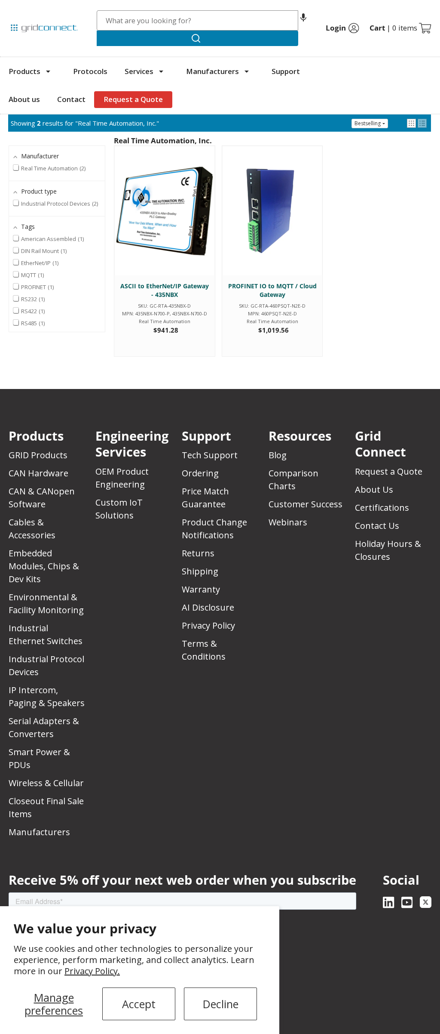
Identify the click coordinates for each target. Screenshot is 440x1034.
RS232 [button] (32, 299)
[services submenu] (161, 71)
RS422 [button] (32, 311)
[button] (303, 20)
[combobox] (198, 20)
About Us (374, 489)
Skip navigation (27, 10)
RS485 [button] (32, 323)
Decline (220, 1004)
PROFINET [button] (36, 287)
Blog (278, 455)
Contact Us (377, 525)
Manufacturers (212, 71)
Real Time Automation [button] (52, 168)
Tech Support (210, 455)
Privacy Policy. (92, 971)
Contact (71, 99)
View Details (164, 219)
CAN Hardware (38, 473)
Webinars (288, 522)
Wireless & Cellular (46, 783)
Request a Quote (133, 99)
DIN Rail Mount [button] (43, 251)
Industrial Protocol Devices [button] (59, 203)
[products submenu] (48, 71)
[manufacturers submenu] (246, 71)
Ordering (200, 473)
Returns (198, 553)
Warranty (201, 589)
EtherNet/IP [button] (39, 263)
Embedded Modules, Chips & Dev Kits (44, 566)
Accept (139, 1004)
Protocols (90, 71)
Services (139, 71)
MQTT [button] (32, 275)
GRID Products (38, 455)
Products (24, 71)
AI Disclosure (208, 607)
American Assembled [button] (51, 239)
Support (286, 71)
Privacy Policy (208, 625)
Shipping (200, 571)
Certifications (382, 507)
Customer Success (305, 504)
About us (24, 99)
